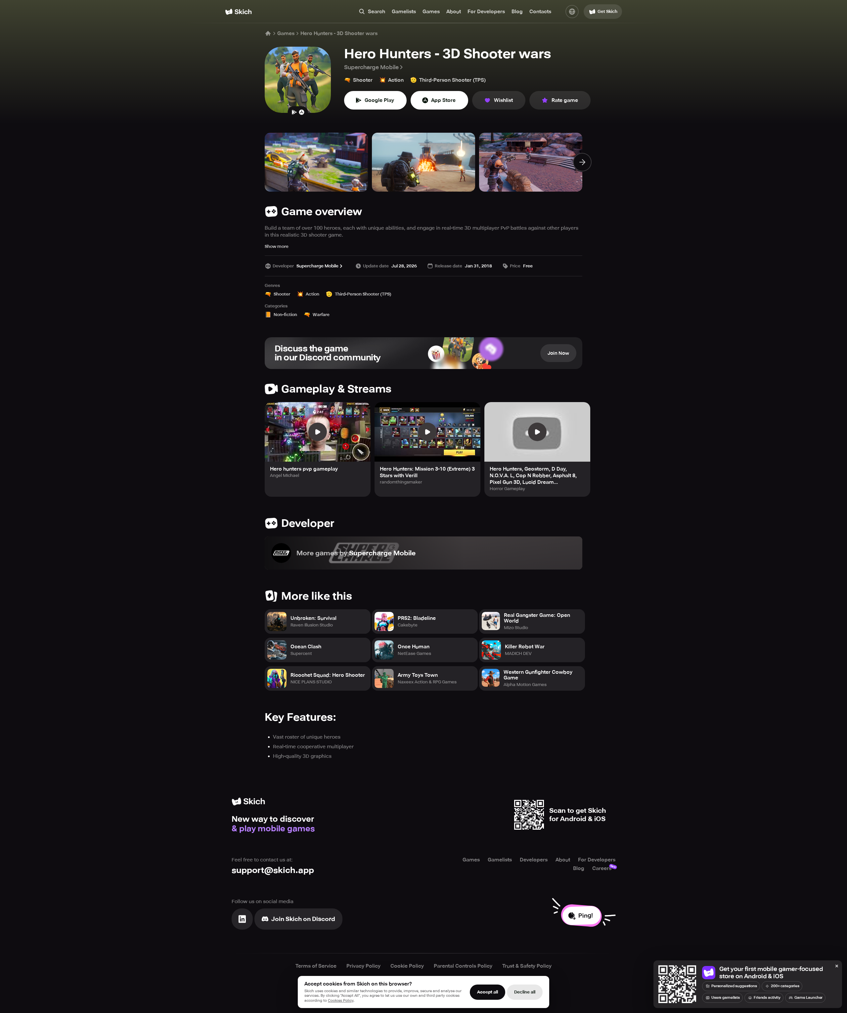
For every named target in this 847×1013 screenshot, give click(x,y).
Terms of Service (315, 966)
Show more (277, 246)
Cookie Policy (407, 966)
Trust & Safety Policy (527, 966)
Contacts (540, 12)
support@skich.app (273, 870)
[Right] (582, 162)
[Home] (238, 12)
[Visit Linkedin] (242, 919)
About (453, 12)
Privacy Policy (363, 966)
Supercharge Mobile (371, 67)
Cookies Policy (340, 1000)
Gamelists (404, 12)
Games (431, 12)
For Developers (486, 12)
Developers (534, 860)
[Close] (837, 966)
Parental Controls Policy (463, 966)
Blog (517, 12)
